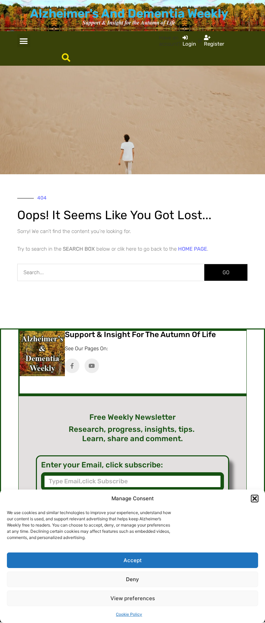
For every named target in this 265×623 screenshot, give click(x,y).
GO (226, 272)
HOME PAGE (192, 249)
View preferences (132, 598)
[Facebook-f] (72, 366)
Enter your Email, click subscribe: (102, 465)
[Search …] (66, 58)
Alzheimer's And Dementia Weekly (129, 13)
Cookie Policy (129, 614)
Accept (133, 560)
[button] (254, 498)
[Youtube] (92, 366)
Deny (132, 579)
